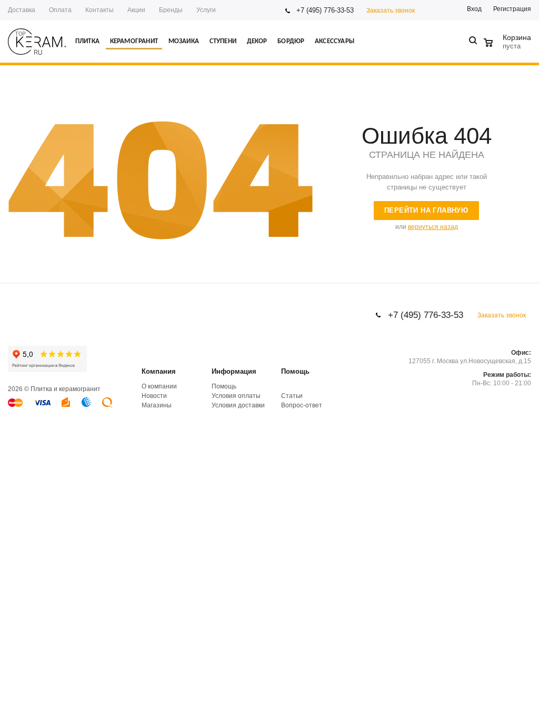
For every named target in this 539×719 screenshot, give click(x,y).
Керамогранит (134, 41)
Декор (257, 41)
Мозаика (183, 41)
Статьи (292, 396)
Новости (154, 396)
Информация (234, 371)
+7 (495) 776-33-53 (325, 10)
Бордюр (290, 41)
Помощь (295, 371)
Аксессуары (334, 41)
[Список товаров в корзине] (508, 44)
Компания (159, 371)
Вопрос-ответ (301, 405)
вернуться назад (433, 227)
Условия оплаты (236, 396)
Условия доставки (238, 405)
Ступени (222, 41)
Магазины (157, 405)
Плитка (87, 41)
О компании (159, 386)
